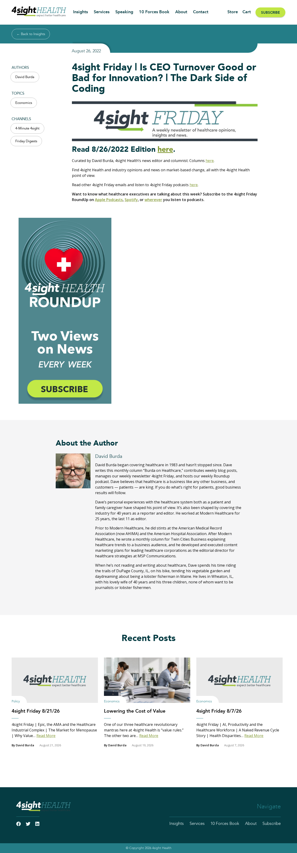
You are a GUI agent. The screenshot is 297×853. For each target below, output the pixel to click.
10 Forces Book (154, 12)
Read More (45, 735)
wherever (153, 199)
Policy (16, 701)
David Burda (24, 77)
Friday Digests (26, 141)
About (181, 12)
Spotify (131, 199)
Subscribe (270, 12)
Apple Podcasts (109, 199)
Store (232, 12)
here (165, 149)
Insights (80, 12)
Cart (246, 12)
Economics (23, 103)
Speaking (124, 12)
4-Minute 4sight (27, 128)
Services (102, 12)
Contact (200, 12)
